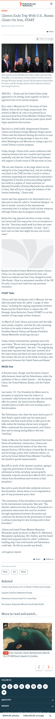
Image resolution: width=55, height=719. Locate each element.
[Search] (50, 716)
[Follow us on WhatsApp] (45, 686)
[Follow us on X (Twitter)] (27, 686)
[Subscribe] (4, 692)
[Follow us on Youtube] (4, 686)
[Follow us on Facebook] (33, 686)
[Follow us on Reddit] (9, 686)
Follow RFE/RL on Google (33, 716)
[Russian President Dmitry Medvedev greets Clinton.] (27, 268)
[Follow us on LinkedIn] (39, 686)
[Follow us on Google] (21, 686)
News (4, 11)
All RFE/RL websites (11, 716)
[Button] (50, 31)
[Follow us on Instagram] (15, 686)
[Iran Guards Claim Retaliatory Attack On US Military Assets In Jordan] (27, 636)
